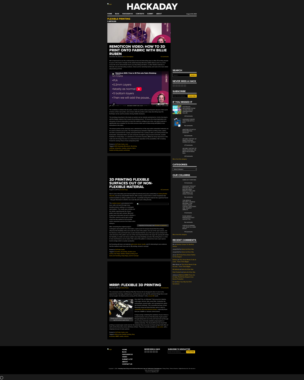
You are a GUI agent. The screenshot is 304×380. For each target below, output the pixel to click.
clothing (111, 148)
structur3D (151, 296)
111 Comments (188, 232)
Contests (140, 14)
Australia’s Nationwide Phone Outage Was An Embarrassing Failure (188, 110)
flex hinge (117, 253)
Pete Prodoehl (177, 272)
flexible (123, 253)
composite (118, 148)
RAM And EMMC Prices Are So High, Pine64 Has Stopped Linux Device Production (184, 277)
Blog (117, 14)
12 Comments (164, 56)
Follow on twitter (176, 85)
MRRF (117, 336)
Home (109, 14)
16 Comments (164, 190)
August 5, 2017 (113, 190)
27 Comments (188, 145)
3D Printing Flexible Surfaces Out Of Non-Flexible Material (131, 183)
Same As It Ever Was (189, 180)
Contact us (185, 85)
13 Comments (164, 288)
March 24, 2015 (113, 288)
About (159, 14)
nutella (121, 336)
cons (126, 144)
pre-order (160, 327)
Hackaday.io (127, 14)
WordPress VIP (155, 371)
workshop (127, 150)
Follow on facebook (174, 85)
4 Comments (188, 213)
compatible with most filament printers (146, 309)
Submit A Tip (127, 359)
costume (129, 148)
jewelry (121, 150)
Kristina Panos (124, 288)
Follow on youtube (179, 85)
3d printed (117, 252)
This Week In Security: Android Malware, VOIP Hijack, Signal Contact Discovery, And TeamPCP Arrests (189, 205)
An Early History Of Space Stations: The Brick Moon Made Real (189, 151)
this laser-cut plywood (160, 225)
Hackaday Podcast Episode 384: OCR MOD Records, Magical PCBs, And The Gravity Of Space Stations (189, 190)
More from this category (180, 159)
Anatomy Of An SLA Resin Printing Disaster (189, 131)
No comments (188, 125)
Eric (174, 282)
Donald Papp (124, 190)
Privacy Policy (166, 368)
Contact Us (127, 364)
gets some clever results (138, 244)
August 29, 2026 (191, 14)
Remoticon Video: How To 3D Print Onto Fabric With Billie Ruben (138, 50)
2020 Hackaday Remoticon (122, 146)
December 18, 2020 (115, 56)
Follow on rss (182, 85)
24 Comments (188, 116)
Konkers (175, 260)
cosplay (124, 148)
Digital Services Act (183, 368)
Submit (150, 14)
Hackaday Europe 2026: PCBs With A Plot (188, 121)
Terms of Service (174, 368)
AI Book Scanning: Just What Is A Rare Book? (189, 227)
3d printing (124, 252)
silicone (126, 336)
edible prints (118, 334)
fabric (134, 148)
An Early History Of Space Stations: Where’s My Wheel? (189, 140)
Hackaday (152, 6)
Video (124, 357)
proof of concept (133, 256)
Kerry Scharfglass (128, 56)
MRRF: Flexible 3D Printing (135, 285)
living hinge (124, 256)
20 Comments (188, 156)
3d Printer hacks (120, 144)
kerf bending (117, 256)
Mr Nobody (176, 269)
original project (116, 203)
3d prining (134, 146)
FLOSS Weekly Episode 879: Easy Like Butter (188, 217)
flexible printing (113, 150)
